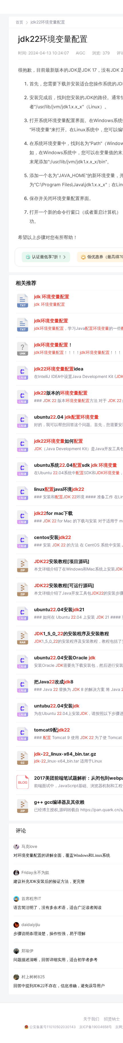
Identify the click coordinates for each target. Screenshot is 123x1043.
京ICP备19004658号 (95, 1027)
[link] (19, 22)
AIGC (80, 52)
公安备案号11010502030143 (52, 1027)
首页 (19, 22)
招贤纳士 (112, 1019)
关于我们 (91, 1019)
